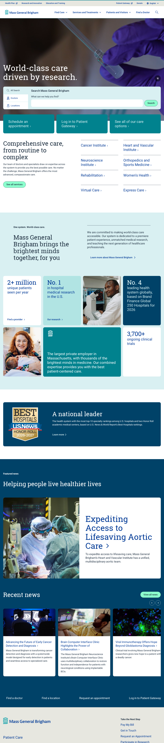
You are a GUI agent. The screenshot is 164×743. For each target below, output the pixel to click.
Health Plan (10, 3)
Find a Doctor (143, 12)
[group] (29, 642)
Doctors (14, 98)
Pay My (127, 728)
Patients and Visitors (117, 12)
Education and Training (55, 3)
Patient (13, 741)
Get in (128, 733)
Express (133, 190)
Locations (15, 105)
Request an (136, 739)
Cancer (93, 145)
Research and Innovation (32, 3)
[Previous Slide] (152, 602)
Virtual (90, 190)
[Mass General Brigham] (21, 12)
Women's (136, 175)
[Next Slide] (158, 602)
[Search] (157, 12)
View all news (151, 594)
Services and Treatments (85, 12)
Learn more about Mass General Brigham (111, 257)
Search (151, 103)
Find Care (59, 12)
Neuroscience (92, 162)
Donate (140, 3)
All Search (15, 90)
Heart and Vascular (138, 147)
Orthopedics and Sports (136, 162)
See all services (14, 184)
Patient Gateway (123, 3)
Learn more (58, 434)
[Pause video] (158, 78)
